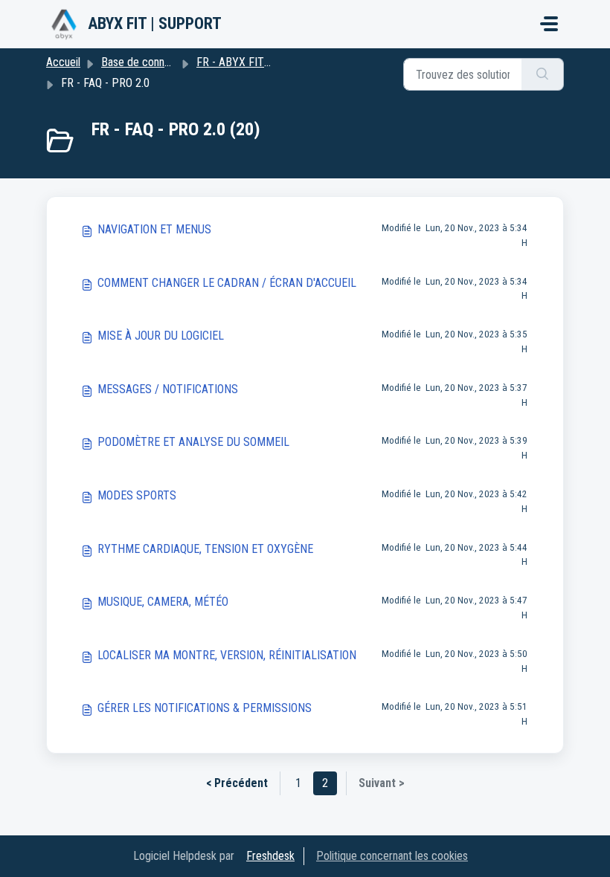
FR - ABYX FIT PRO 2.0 (250, 62)
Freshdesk (270, 856)
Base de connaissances (155, 62)
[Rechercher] (542, 74)
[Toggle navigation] (549, 23)
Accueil (63, 62)
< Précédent (237, 783)
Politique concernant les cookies (392, 856)
